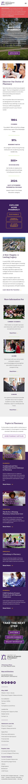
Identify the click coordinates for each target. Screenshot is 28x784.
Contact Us (4, 716)
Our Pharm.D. (14, 214)
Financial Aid (5, 739)
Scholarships (5, 741)
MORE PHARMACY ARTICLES (14, 436)
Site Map (20, 779)
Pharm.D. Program (6, 726)
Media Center (5, 714)
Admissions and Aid (7, 723)
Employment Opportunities (9, 711)
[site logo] (7, 3)
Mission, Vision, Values (7, 693)
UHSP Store (4, 771)
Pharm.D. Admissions (14, 219)
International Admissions (8, 736)
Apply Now (14, 53)
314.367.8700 (5, 675)
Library (3, 764)
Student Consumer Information (13, 777)
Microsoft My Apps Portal (8, 761)
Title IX (3, 703)
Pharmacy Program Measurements (11, 695)
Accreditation (5, 698)
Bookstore (4, 768)
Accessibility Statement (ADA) (8, 779)
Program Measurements (8, 728)
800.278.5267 (5, 676)
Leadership (4, 709)
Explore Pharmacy (14, 637)
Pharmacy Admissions (8, 734)
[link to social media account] (2, 682)
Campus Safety (5, 701)
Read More (11, 15)
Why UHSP (4, 690)
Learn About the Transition (11, 290)
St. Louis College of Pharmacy (14, 225)
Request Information (14, 642)
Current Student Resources (9, 759)
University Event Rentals (8, 751)
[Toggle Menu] (26, 3)
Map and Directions (7, 671)
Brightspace (5, 766)
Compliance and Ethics (8, 705)
